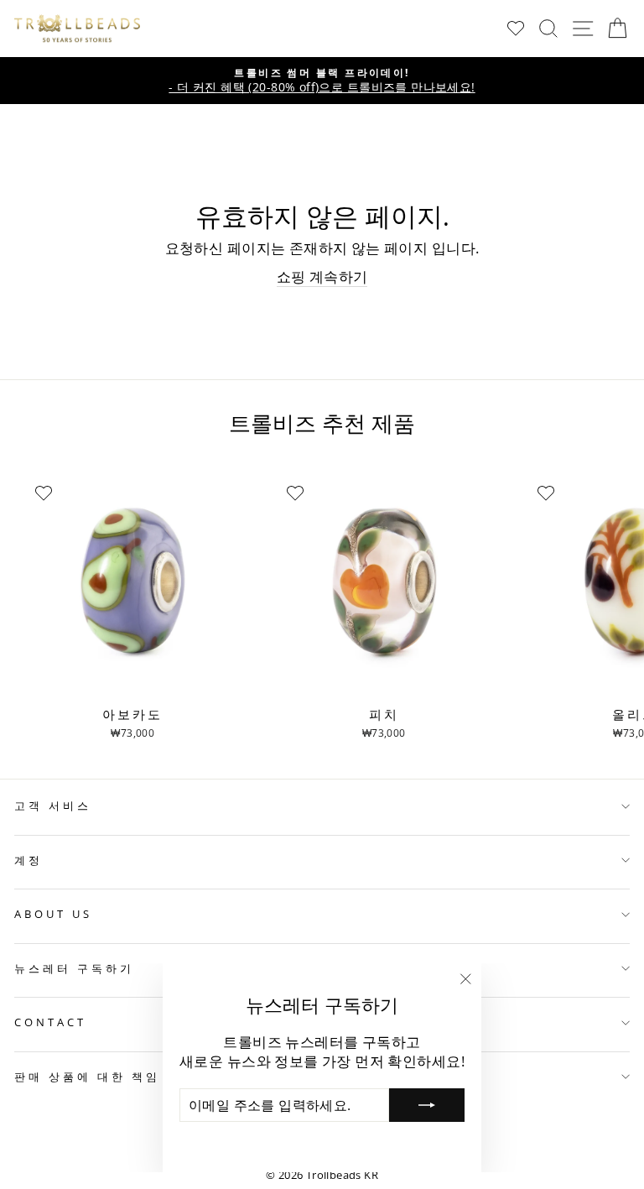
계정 (28, 860)
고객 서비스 (52, 805)
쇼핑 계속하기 (322, 276)
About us (53, 913)
